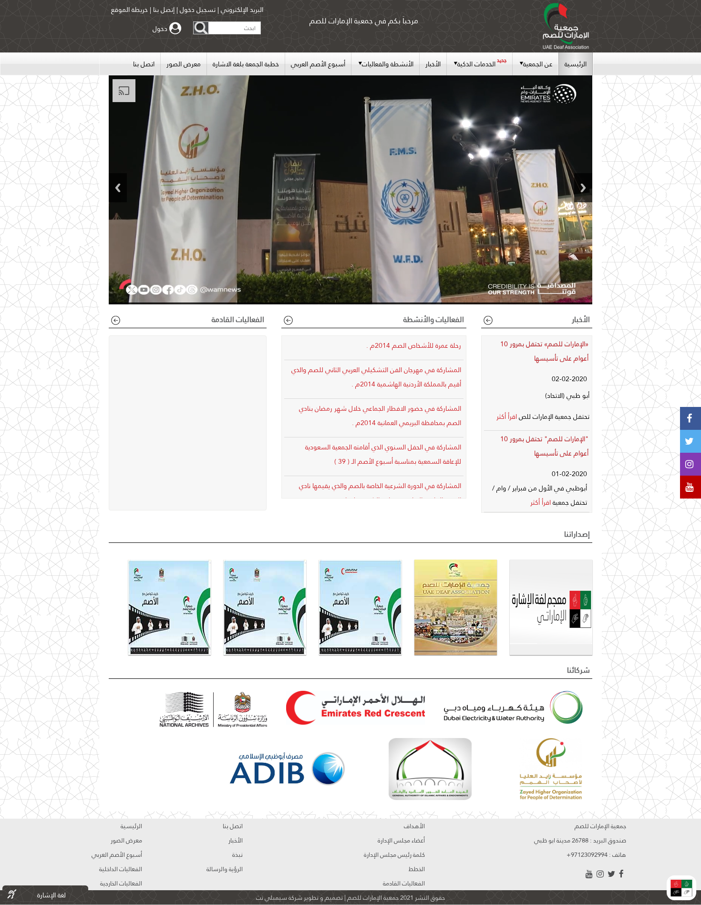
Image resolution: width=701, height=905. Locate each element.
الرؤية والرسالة (224, 868)
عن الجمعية (538, 64)
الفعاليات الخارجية (121, 883)
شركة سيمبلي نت (279, 897)
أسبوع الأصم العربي (318, 64)
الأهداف (414, 826)
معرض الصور (183, 64)
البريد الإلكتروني (241, 9)
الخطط (417, 868)
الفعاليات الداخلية (120, 868)
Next (583, 187)
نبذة (237, 854)
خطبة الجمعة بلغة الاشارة (246, 64)
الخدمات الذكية (481, 62)
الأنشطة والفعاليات (387, 64)
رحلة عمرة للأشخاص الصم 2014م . (413, 345)
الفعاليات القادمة (404, 883)
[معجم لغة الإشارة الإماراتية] (681, 887)
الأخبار (433, 64)
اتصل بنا (144, 64)
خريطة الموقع (129, 9)
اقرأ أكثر (506, 416)
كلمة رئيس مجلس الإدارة (394, 854)
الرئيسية (576, 64)
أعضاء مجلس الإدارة (401, 840)
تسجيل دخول (198, 9)
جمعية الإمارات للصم (372, 897)
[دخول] (176, 28)
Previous (118, 187)
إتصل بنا (164, 9)
